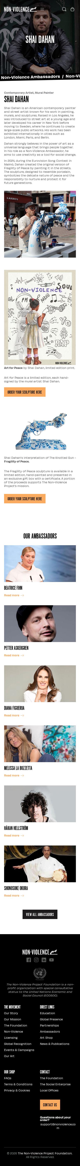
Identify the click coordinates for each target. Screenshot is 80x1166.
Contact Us (50, 1104)
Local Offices (49, 1090)
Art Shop (46, 1037)
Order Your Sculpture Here (25, 392)
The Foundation (15, 1025)
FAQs (7, 1078)
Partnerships (49, 1025)
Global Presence (51, 1019)
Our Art (9, 1056)
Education (47, 1013)
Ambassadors (50, 1031)
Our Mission (12, 1019)
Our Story (11, 1013)
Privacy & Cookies (17, 1090)
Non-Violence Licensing (13, 1034)
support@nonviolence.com (58, 1126)
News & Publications (54, 1043)
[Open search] (64, 9)
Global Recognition (17, 1043)
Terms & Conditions (18, 1084)
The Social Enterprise (55, 1084)
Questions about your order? (55, 1118)
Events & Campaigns (19, 1050)
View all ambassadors (40, 914)
